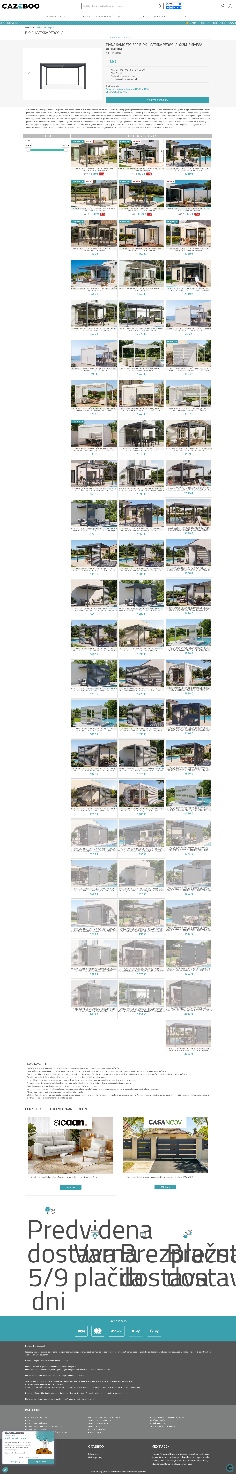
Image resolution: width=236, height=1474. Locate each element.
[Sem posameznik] (230, 6)
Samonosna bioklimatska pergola (167, 1417)
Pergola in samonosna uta (101, 1423)
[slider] (28, 149)
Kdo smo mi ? (94, 1454)
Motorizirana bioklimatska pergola (43, 1426)
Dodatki (188, 16)
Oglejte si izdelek (157, 100)
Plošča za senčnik (97, 1429)
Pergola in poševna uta (99, 1420)
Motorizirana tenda (35, 1429)
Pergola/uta (94, 1426)
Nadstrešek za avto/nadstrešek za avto (103, 16)
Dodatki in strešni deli (36, 1423)
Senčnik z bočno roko (161, 1420)
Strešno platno (158, 1423)
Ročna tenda (94, 1432)
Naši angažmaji (95, 1457)
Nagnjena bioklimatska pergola (104, 1417)
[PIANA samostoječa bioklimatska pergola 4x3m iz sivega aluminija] (62, 74)
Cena (28, 140)
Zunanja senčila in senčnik (153, 16)
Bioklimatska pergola (54, 16)
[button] (29, 74)
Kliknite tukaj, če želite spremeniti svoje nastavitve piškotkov (118, 1471)
